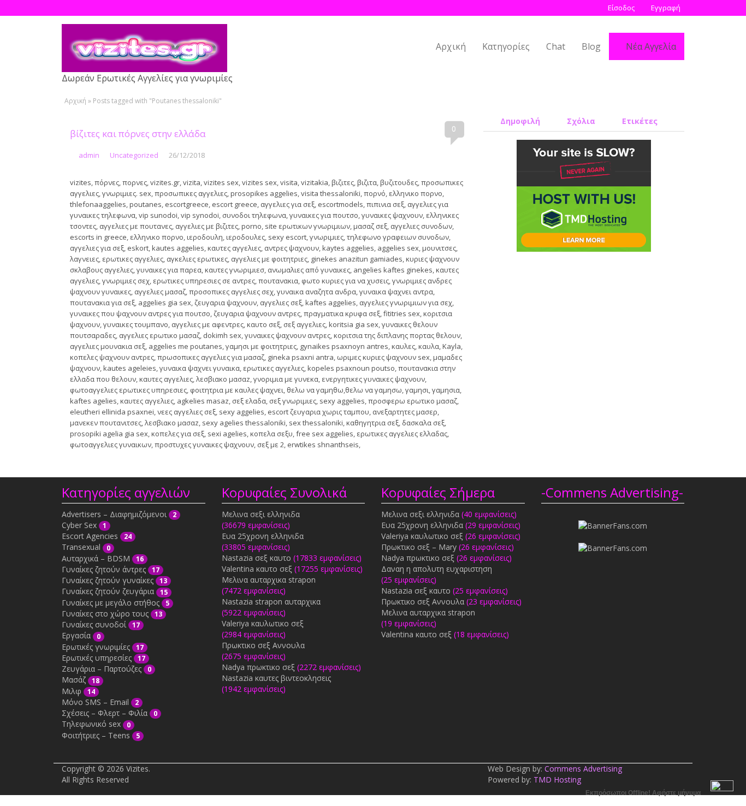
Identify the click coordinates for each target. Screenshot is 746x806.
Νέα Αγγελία (650, 46)
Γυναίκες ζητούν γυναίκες (107, 580)
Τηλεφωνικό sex (91, 724)
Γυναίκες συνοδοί (94, 624)
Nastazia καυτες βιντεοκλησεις (276, 678)
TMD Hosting (557, 779)
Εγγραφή (664, 8)
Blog (591, 46)
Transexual (81, 547)
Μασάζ (74, 679)
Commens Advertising (583, 768)
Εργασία (76, 635)
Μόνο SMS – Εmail (95, 702)
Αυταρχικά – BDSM (96, 558)
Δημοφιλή (519, 121)
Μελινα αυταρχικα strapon (269, 579)
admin (89, 155)
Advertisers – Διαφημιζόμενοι (114, 514)
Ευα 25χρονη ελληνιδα (263, 536)
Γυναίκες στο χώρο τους (105, 613)
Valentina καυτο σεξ (257, 569)
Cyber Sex (79, 525)
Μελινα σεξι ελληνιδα (261, 514)
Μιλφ (71, 691)
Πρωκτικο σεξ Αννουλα (263, 645)
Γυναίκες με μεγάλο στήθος (110, 602)
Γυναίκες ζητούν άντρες (104, 569)
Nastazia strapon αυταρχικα (271, 601)
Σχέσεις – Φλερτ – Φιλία (104, 713)
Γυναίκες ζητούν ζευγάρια (108, 591)
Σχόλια (580, 121)
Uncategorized (134, 155)
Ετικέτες (639, 121)
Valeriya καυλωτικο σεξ (263, 623)
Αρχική (451, 46)
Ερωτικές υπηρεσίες (97, 658)
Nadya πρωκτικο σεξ (258, 667)
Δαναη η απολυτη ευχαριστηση (436, 569)
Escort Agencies (90, 536)
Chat (555, 46)
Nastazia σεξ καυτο (256, 558)
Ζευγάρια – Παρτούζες (101, 668)
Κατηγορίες (506, 46)
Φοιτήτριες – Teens (96, 735)
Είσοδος (620, 8)
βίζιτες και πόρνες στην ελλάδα (138, 133)
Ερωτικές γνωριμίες (96, 647)
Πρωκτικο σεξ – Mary (419, 547)
